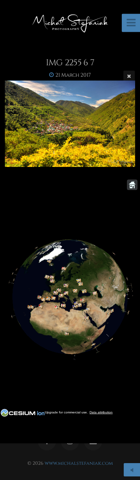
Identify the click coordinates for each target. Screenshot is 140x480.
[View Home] (132, 185)
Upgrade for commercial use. (66, 412)
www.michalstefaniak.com (79, 463)
